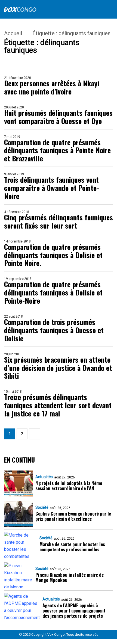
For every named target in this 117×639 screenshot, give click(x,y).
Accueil (13, 33)
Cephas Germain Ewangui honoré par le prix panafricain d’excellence (73, 516)
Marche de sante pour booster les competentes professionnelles (72, 547)
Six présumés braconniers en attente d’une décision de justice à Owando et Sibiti (58, 368)
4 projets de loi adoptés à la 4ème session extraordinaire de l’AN (68, 485)
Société (41, 507)
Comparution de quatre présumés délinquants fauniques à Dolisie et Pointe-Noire (53, 292)
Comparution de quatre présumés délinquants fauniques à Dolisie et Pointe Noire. (53, 255)
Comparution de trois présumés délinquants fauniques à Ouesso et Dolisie (54, 330)
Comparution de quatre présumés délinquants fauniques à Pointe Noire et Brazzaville (57, 150)
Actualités (44, 477)
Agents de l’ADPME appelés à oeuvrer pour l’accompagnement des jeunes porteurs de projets (74, 610)
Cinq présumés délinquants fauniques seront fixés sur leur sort (58, 221)
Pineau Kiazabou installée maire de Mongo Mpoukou (69, 577)
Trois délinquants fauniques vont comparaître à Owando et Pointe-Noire (51, 188)
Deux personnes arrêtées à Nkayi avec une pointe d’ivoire (51, 87)
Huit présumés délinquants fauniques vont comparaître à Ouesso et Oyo (58, 117)
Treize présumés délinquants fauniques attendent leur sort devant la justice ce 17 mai (58, 405)
